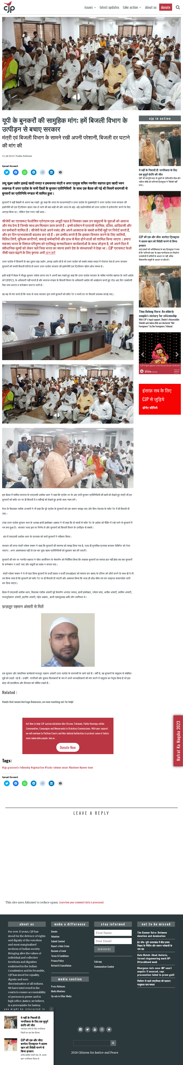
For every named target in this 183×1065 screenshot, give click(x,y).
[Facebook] (80, 1029)
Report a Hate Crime (60, 946)
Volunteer (55, 936)
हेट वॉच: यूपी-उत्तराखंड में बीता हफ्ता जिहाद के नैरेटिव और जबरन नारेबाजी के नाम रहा (154, 945)
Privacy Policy (57, 960)
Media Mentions (58, 991)
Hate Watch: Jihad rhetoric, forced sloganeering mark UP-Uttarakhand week (154, 958)
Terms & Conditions (60, 956)
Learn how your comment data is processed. (81, 902)
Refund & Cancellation (61, 965)
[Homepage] (109, 1029)
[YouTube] (95, 1029)
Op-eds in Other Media (61, 996)
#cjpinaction (37, 767)
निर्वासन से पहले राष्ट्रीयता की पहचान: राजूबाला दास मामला (154, 982)
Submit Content (58, 941)
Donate (54, 931)
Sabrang (98, 961)
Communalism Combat (104, 966)
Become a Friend (58, 951)
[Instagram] (102, 1029)
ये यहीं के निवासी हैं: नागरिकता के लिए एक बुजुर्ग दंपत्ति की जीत (34, 1021)
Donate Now (68, 747)
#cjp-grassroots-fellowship (16, 767)
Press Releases (58, 986)
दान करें (50, 252)
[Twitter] (87, 1029)
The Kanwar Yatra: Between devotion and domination (152, 934)
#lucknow (74, 767)
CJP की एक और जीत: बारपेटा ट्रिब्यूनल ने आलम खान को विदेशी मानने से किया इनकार (34, 1045)
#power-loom (86, 767)
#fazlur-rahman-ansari (56, 767)
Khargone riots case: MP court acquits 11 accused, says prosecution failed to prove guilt (155, 971)
